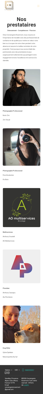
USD (16, 370)
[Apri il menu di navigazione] (38, 6)
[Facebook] (5, 372)
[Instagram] (8, 372)
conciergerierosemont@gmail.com (12, 388)
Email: (7, 385)
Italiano (7, 370)
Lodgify (26, 385)
